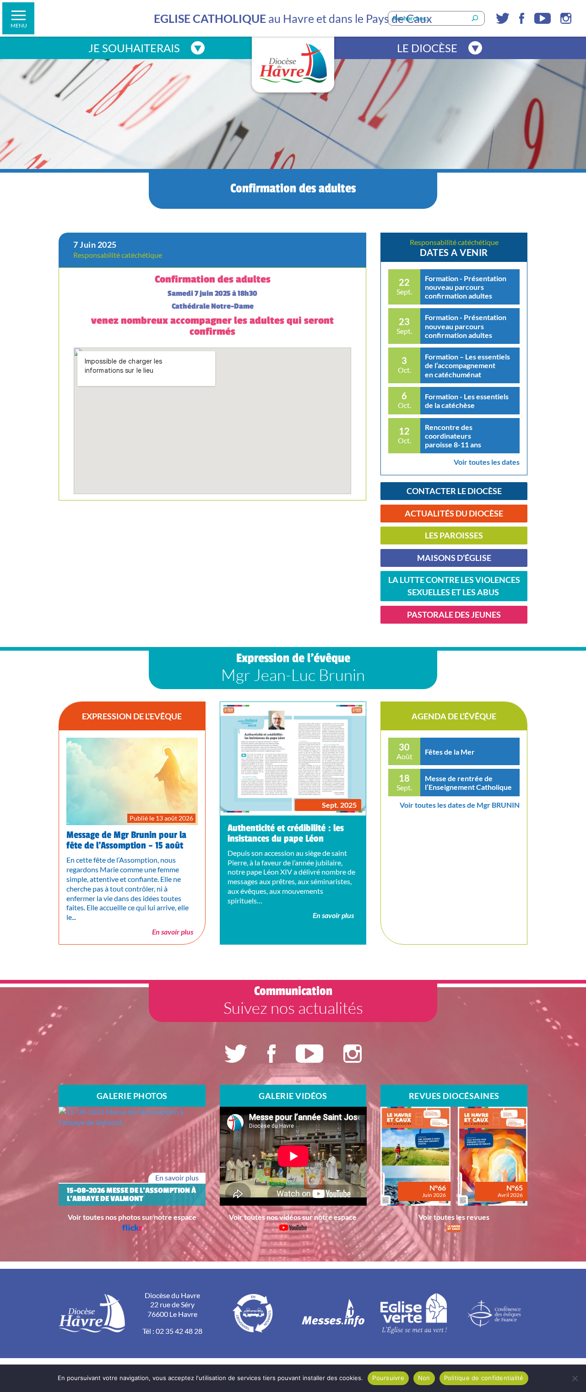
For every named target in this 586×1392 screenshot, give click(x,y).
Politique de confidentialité (484, 1377)
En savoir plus (172, 931)
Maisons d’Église (454, 558)
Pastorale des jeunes (454, 614)
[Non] (574, 1378)
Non (424, 1377)
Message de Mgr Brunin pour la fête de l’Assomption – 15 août (126, 840)
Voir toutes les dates (487, 461)
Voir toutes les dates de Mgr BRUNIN (460, 804)
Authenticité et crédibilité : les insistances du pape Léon (286, 833)
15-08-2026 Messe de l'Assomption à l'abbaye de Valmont (131, 1194)
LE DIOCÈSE (427, 47)
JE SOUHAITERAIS (134, 47)
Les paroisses (454, 535)
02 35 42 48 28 (179, 1331)
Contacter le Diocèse (454, 491)
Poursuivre (388, 1377)
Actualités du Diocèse (454, 513)
